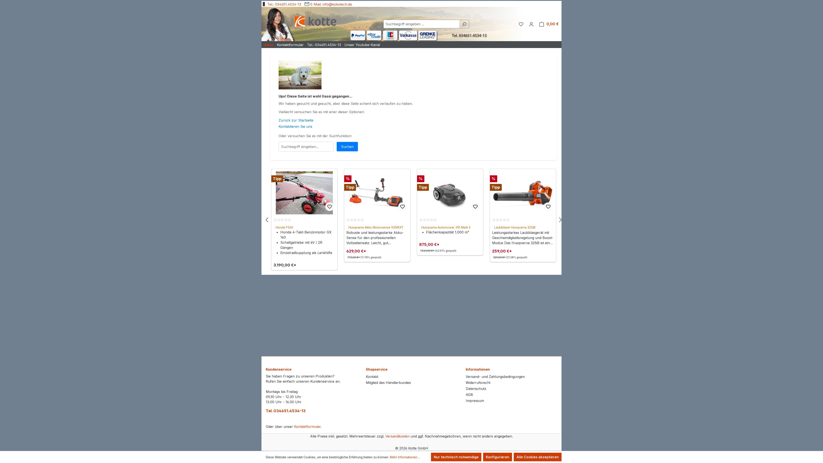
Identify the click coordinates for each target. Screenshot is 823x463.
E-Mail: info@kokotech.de (330, 4)
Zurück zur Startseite (296, 120)
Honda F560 (284, 227)
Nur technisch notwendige (456, 457)
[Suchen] (464, 24)
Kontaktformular (307, 426)
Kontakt (372, 376)
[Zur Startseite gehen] (315, 23)
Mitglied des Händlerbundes (388, 382)
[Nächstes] (560, 220)
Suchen (347, 146)
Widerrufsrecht (478, 382)
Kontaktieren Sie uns (295, 126)
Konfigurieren (497, 457)
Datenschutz (476, 388)
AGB (469, 394)
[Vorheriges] (267, 220)
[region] (414, 220)
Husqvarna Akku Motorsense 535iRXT (375, 227)
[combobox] (421, 24)
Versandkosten (397, 436)
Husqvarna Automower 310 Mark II (445, 227)
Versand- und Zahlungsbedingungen (495, 376)
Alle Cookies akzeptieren (538, 457)
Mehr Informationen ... (405, 457)
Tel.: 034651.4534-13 (283, 4)
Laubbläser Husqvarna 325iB (514, 227)
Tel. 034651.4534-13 (286, 411)
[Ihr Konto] (531, 24)
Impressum (475, 400)
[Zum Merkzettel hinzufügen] (329, 206)
